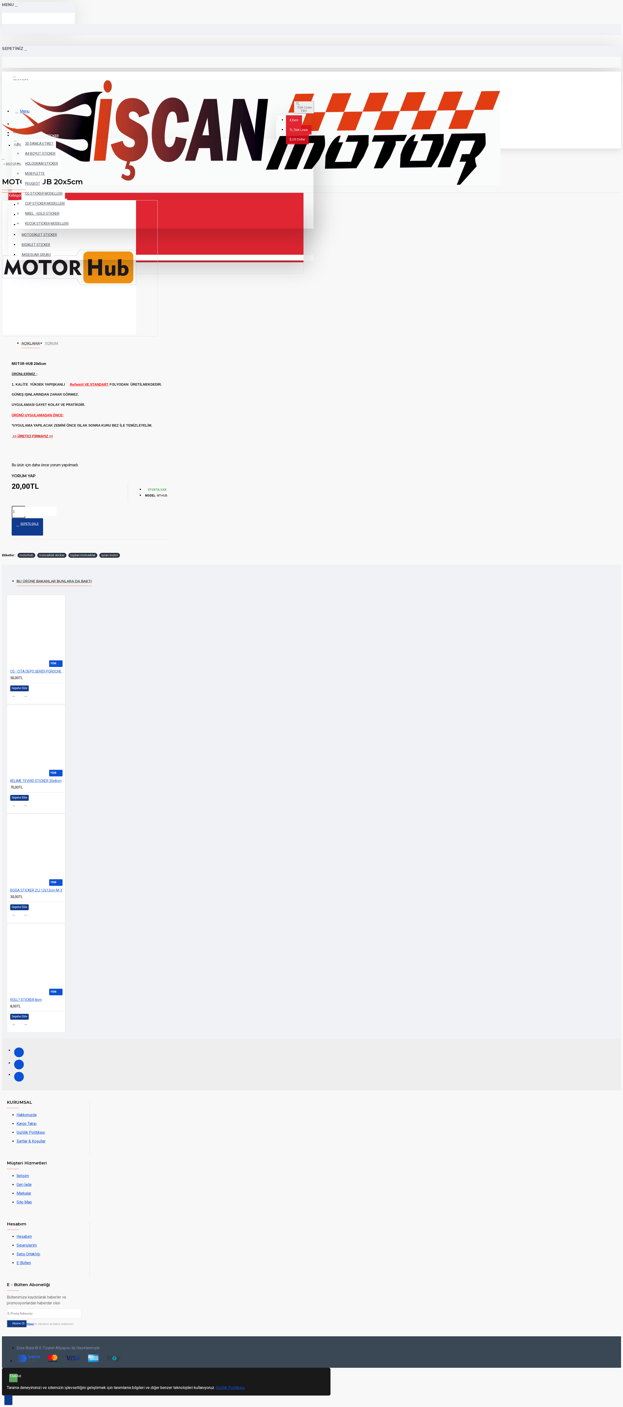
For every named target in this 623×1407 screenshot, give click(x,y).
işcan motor (109, 555)
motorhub (26, 555)
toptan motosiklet (82, 555)
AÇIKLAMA (30, 343)
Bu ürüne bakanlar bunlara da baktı (54, 581)
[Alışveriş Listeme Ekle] (16, 696)
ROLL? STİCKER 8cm (26, 1000)
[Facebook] (19, 1052)
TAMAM (14, 1376)
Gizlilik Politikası (230, 1387)
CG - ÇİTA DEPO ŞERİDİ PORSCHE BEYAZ (37, 671)
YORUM (51, 343)
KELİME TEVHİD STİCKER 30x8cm (36, 781)
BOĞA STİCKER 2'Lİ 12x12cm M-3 (36, 890)
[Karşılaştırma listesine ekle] (29, 697)
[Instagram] (19, 1064)
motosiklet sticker (51, 555)
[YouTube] (19, 1077)
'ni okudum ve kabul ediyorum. (43, 1324)
